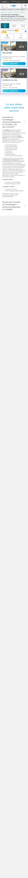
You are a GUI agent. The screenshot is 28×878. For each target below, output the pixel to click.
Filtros (20, 37)
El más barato (14, 25)
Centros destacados (5, 25)
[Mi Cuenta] (3, 6)
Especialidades (3, 9)
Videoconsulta (10, 9)
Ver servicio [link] (14, 63)
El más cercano (23, 25)
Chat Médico (17, 9)
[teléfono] (7, 6)
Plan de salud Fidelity (23, 9)
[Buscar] (22, 6)
